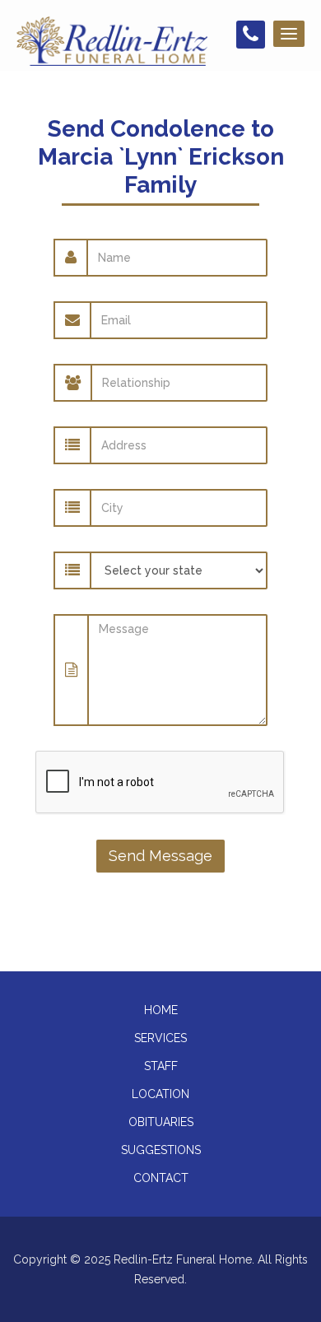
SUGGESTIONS (161, 1150)
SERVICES (160, 1038)
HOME (161, 1010)
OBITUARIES (160, 1122)
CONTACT (160, 1178)
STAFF (161, 1066)
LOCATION (160, 1094)
